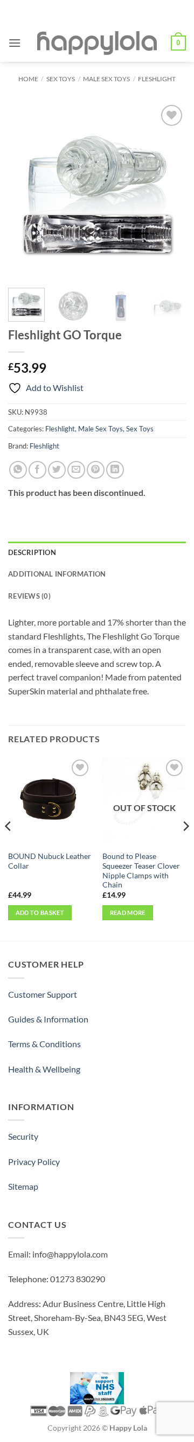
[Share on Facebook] (37, 470)
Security (23, 1136)
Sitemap (23, 1186)
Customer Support (42, 994)
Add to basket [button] (40, 912)
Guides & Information (48, 1019)
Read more (128, 912)
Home (28, 79)
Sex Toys (60, 79)
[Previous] (25, 191)
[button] (14, 43)
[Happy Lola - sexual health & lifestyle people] (97, 43)
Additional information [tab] (57, 574)
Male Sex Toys (106, 79)
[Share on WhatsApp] (18, 470)
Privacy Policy (34, 1161)
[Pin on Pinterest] (96, 470)
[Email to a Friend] (76, 470)
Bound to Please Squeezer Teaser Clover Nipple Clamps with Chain (141, 870)
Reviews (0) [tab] (29, 596)
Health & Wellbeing (44, 1069)
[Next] (168, 191)
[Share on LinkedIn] (115, 470)
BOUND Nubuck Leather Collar (49, 861)
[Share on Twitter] (57, 470)
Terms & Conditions (44, 1044)
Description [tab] (32, 552)
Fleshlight (157, 79)
